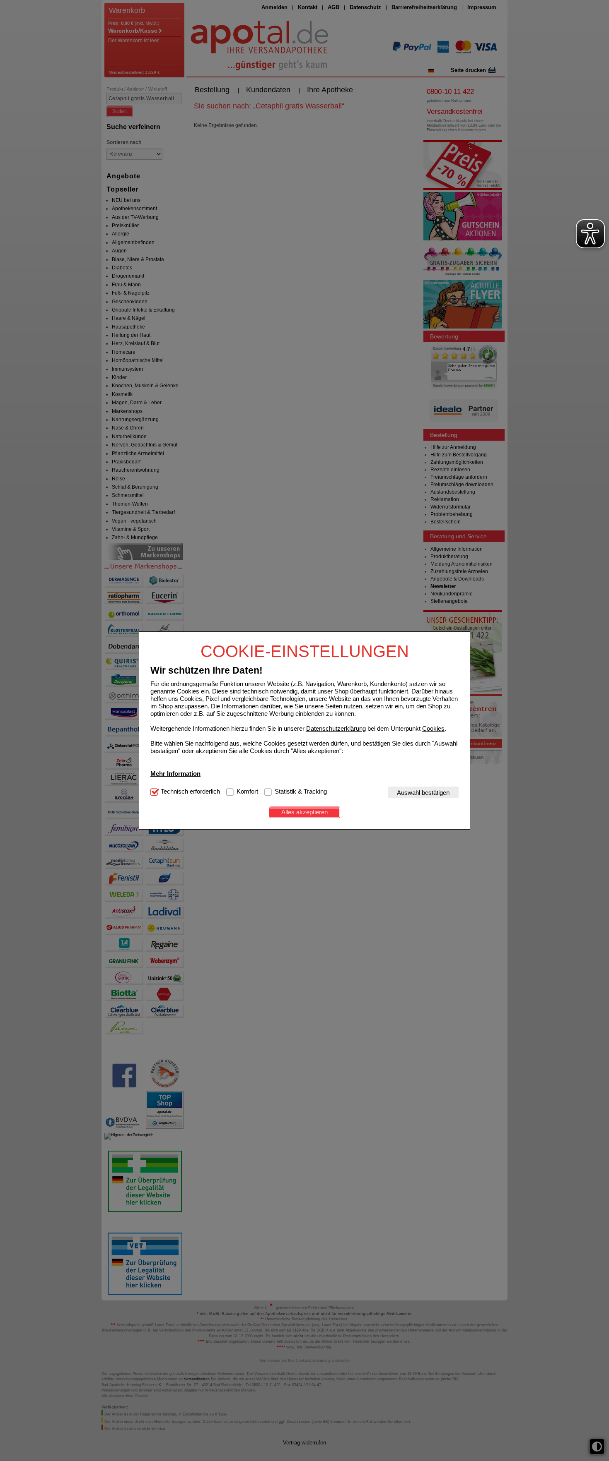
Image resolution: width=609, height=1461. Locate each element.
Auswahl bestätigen (423, 792)
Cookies (433, 728)
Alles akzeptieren (304, 812)
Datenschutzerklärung (336, 728)
